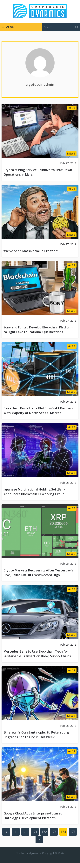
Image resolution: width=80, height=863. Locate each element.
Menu (9, 27)
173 (53, 832)
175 (72, 832)
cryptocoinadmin (40, 84)
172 (44, 832)
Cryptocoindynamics (29, 853)
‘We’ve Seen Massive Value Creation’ (30, 251)
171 (34, 832)
